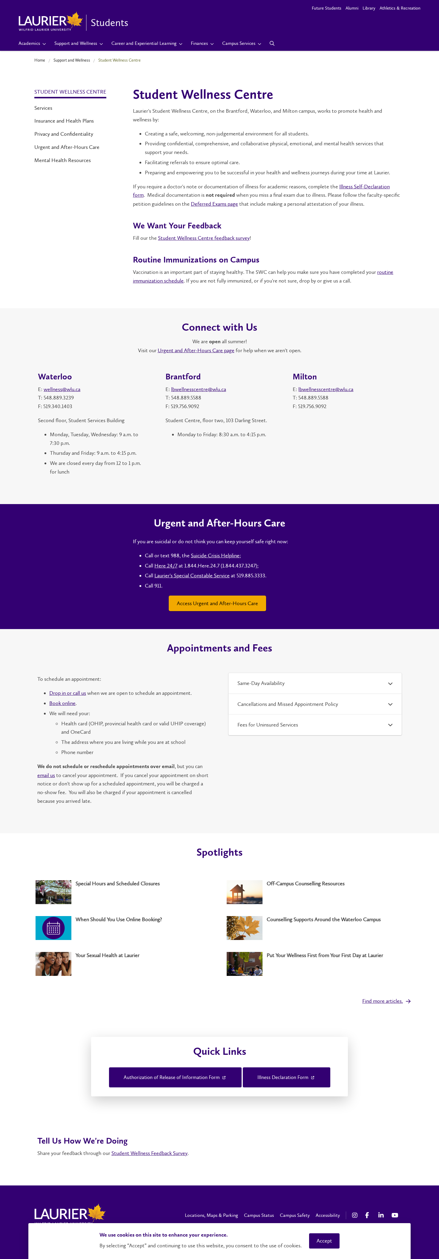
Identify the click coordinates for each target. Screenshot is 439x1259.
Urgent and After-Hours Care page (196, 350)
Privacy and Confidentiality (63, 134)
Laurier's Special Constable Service (192, 575)
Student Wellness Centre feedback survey (204, 238)
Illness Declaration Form (283, 1077)
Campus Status (259, 1215)
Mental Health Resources (62, 160)
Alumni (352, 8)
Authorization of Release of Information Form (172, 1077)
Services (43, 108)
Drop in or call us (67, 693)
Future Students (326, 8)
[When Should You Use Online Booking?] (124, 928)
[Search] (272, 43)
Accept (324, 1240)
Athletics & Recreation (400, 8)
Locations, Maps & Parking (211, 1215)
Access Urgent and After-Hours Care (217, 603)
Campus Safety (295, 1215)
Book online (62, 703)
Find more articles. (382, 1001)
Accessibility (328, 1215)
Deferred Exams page (214, 204)
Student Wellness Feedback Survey (149, 1153)
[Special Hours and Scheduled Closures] (124, 892)
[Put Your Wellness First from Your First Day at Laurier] (315, 964)
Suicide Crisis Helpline (215, 555)
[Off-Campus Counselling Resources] (315, 892)
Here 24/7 (165, 565)
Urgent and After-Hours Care (66, 147)
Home (39, 60)
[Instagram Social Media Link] (355, 1215)
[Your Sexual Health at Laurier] (124, 964)
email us (46, 775)
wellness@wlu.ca (62, 389)
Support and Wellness (71, 60)
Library (369, 8)
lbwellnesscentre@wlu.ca (198, 389)
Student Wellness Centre (70, 91)
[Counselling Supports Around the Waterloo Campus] (315, 928)
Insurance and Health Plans (64, 120)
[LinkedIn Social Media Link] (382, 1215)
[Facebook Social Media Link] (368, 1215)
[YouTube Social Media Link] (395, 1215)
